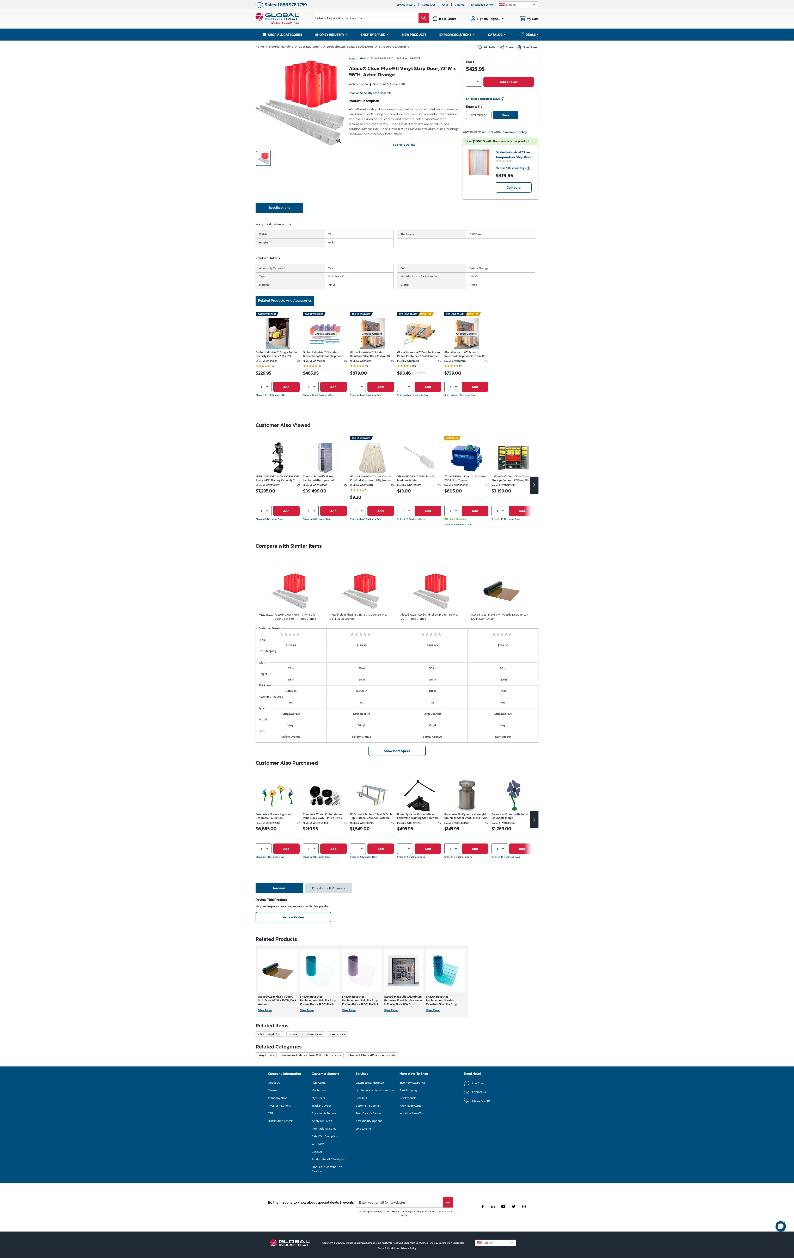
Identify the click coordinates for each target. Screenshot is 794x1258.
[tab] (279, 208)
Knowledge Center (482, 5)
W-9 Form (318, 1144)
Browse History (406, 5)
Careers (272, 1090)
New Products (407, 1098)
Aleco (352, 58)
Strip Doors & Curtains (394, 46)
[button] (517, 5)
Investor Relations (279, 1105)
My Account (319, 1090)
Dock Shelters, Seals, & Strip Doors (350, 46)
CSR (270, 1113)
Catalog (459, 5)
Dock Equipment (310, 46)
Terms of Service (443, 1211)
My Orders (318, 1098)
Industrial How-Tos (411, 1113)
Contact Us (428, 5)
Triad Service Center (368, 1113)
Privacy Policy (421, 1211)
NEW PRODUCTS (414, 34)
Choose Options (325, 334)
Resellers (361, 1098)
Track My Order (321, 1105)
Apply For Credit (322, 1121)
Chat (445, 5)
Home (260, 46)
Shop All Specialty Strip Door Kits (370, 93)
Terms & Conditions (389, 1248)
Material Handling (281, 46)
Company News (277, 1098)
